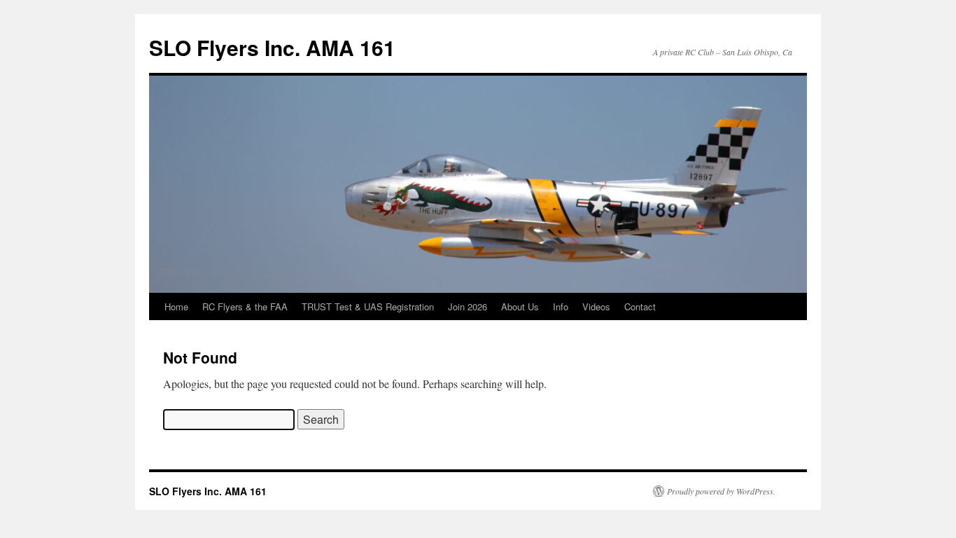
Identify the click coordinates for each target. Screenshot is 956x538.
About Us (520, 306)
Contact (640, 306)
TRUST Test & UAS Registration (368, 306)
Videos (596, 306)
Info (560, 306)
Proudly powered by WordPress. (721, 491)
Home (176, 306)
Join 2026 (467, 306)
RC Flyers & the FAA (245, 306)
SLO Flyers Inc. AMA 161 (272, 47)
